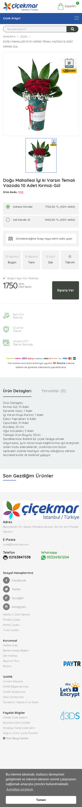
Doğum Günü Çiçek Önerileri (20, 733)
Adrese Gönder (44, 206)
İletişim (7, 666)
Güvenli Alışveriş (13, 681)
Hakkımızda (10, 645)
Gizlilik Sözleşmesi (14, 692)
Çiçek (23, 36)
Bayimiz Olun (11, 661)
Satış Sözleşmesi (13, 697)
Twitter (16, 589)
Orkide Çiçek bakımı (15, 717)
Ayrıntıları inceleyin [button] (19, 789)
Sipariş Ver (65, 290)
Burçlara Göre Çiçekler (16, 722)
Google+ (18, 598)
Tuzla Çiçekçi (11, 630)
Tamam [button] (41, 799)
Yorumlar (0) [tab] (53, 390)
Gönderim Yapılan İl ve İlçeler (21, 702)
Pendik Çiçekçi (11, 619)
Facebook (19, 580)
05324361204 (57, 557)
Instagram (19, 607)
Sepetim (70, 5)
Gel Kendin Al (44, 219)
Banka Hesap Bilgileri (16, 650)
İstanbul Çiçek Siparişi (16, 614)
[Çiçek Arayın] (76, 18)
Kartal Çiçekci (11, 625)
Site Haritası (10, 655)
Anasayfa (9, 36)
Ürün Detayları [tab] (17, 390)
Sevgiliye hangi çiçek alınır (19, 728)
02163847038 (20, 557)
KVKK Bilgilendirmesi (15, 686)
